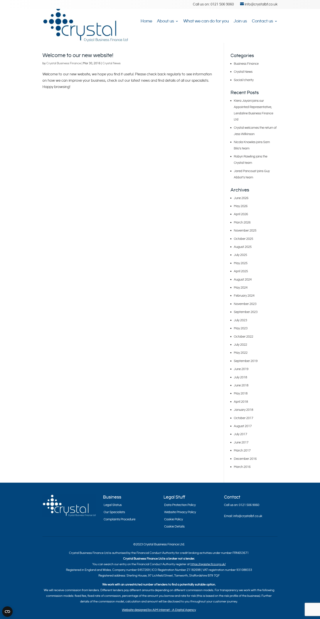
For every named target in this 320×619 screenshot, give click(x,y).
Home (146, 21)
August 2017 (243, 426)
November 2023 (245, 304)
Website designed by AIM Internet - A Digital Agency (159, 610)
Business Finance (246, 63)
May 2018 (241, 393)
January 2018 (243, 409)
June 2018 (241, 385)
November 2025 (245, 230)
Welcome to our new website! (77, 55)
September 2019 (246, 361)
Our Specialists (114, 512)
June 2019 (241, 369)
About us (165, 21)
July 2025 (240, 255)
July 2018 (240, 377)
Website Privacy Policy (180, 512)
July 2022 (240, 344)
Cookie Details (174, 526)
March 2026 (242, 222)
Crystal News (112, 63)
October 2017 (243, 418)
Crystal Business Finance (63, 63)
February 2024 (244, 295)
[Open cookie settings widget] (7, 611)
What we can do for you (206, 21)
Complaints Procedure (119, 519)
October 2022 (243, 336)
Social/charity (244, 80)
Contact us (262, 21)
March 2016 (242, 466)
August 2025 (243, 247)
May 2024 (241, 287)
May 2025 (241, 263)
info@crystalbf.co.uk (247, 516)
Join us (240, 21)
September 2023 (246, 312)
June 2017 (241, 442)
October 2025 (243, 238)
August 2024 (243, 279)
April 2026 (241, 214)
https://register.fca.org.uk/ (208, 564)
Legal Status (113, 505)
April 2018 (241, 401)
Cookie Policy (173, 519)
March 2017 (242, 450)
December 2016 (245, 458)
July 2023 (240, 320)
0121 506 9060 (222, 4)
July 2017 (240, 434)
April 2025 (241, 271)
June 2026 (241, 198)
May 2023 (241, 328)
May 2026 (241, 206)
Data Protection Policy (180, 505)
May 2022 (241, 352)
